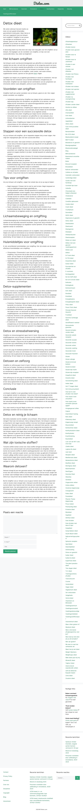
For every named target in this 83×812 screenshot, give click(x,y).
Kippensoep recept (71, 422)
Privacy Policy (7, 776)
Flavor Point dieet (71, 307)
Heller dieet (69, 383)
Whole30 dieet (70, 660)
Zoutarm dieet (70, 678)
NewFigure (69, 471)
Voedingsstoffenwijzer (9, 14)
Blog (66, 151)
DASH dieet (69, 215)
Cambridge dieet (70, 178)
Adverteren (7, 801)
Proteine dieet (70, 509)
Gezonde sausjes (71, 340)
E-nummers (69, 271)
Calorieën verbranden (72, 175)
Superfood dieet (70, 561)
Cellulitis (68, 188)
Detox (42, 9)
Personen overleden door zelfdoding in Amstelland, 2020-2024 (40, 787)
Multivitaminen (70, 468)
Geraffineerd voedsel (72, 322)
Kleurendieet (69, 425)
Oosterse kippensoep (72, 488)
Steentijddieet (70, 547)
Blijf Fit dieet (69, 140)
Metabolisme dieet (71, 460)
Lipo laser (68, 452)
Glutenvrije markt (71, 369)
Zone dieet (69, 675)
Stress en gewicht (71, 552)
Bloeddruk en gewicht (72, 142)
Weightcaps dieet (71, 655)
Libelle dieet (69, 446)
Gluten (67, 356)
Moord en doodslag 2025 (38, 782)
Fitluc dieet (69, 304)
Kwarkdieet (69, 439)
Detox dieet (69, 221)
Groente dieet (69, 378)
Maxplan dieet (70, 455)
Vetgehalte (61, 9)
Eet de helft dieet (71, 277)
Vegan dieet (69, 587)
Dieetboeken (69, 223)
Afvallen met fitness (71, 74)
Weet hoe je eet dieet (72, 649)
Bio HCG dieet (70, 134)
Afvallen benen (70, 47)
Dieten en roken (70, 240)
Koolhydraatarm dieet (72, 430)
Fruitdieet (68, 315)
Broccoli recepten (71, 164)
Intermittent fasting (71, 414)
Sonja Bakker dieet (71, 531)
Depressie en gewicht (72, 218)
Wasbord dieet (70, 627)
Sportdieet (68, 544)
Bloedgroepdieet (70, 145)
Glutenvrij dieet (70, 367)
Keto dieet (68, 417)
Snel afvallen (69, 520)
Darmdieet (68, 212)
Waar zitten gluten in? (72, 624)
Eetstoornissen (70, 288)
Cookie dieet (69, 204)
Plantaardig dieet (71, 507)
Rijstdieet (68, 512)
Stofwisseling (69, 549)
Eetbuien (68, 282)
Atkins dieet (69, 124)
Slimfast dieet (69, 518)
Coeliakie (68, 198)
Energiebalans (70, 299)
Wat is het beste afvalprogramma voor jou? (72, 632)
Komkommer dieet (71, 428)
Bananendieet (70, 131)
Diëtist (67, 252)
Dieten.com (69, 250)
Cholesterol (33, 9)
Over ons (6, 784)
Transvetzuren (70, 578)
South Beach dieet (71, 533)
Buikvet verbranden (71, 169)
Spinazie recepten (71, 541)
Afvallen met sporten (72, 89)
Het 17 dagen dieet (71, 386)
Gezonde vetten (70, 345)
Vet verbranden (70, 592)
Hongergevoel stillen (72, 408)
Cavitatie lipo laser (71, 185)
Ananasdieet (69, 113)
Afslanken (68, 44)
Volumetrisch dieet (71, 621)
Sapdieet (68, 515)
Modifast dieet (70, 463)
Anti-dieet (68, 115)
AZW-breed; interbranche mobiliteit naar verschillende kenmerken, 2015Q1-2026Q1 (41, 800)
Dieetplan (68, 232)
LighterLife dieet (70, 449)
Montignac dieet (70, 466)
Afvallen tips (69, 102)
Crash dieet (69, 207)
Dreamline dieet (70, 261)
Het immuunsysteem (72, 389)
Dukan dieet (69, 264)
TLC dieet (68, 571)
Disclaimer (6, 789)
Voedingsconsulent (71, 608)
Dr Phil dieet (69, 258)
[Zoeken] (77, 778)
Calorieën (24, 9)
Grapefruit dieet (70, 375)
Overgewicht (69, 491)
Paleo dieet (69, 493)
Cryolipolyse (69, 210)
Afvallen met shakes (72, 86)
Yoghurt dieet (69, 663)
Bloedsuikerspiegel (71, 148)
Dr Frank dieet (70, 255)
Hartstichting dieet (71, 381)
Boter (67, 161)
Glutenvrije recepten (72, 372)
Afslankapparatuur (71, 41)
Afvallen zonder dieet (72, 104)
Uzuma (67, 581)
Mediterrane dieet (71, 457)
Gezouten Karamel (71, 353)
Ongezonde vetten (71, 482)
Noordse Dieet (70, 474)
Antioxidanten (70, 118)
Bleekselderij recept (71, 137)
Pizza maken (69, 504)
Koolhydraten (50, 9)
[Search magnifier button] (80, 25)
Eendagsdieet (69, 274)
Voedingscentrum (71, 605)
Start (4, 9)
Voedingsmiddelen (71, 614)
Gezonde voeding (71, 348)
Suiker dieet (69, 555)
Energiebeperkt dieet (72, 302)
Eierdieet (68, 293)
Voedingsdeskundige (72, 611)
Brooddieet (69, 167)
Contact (5, 772)
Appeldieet (69, 121)
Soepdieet (68, 528)
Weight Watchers (70, 652)
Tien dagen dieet (71, 568)
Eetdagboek (69, 285)
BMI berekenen (13, 9)
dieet (35, 73)
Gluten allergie (70, 359)
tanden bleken (73, 710)
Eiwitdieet (68, 296)
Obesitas (69, 9)
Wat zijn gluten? (70, 641)
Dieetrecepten (70, 237)
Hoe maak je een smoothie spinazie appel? (71, 403)
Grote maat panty (71, 720)
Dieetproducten (70, 234)
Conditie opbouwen (71, 201)
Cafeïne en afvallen (71, 172)
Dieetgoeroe (69, 229)
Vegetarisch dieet (71, 590)
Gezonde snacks (70, 342)
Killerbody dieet (70, 419)
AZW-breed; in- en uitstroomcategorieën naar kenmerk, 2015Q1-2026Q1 (38, 793)
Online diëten (69, 485)
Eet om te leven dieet (72, 279)
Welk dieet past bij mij (72, 657)
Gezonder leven (70, 351)
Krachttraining (70, 436)
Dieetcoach (69, 226)
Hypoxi (67, 411)
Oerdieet (68, 479)
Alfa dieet (68, 110)
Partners (6, 780)
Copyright (6, 793)
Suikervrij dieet (70, 558)
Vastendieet (69, 584)
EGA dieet (68, 291)
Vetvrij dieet (69, 598)
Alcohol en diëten (71, 107)
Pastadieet (69, 496)
